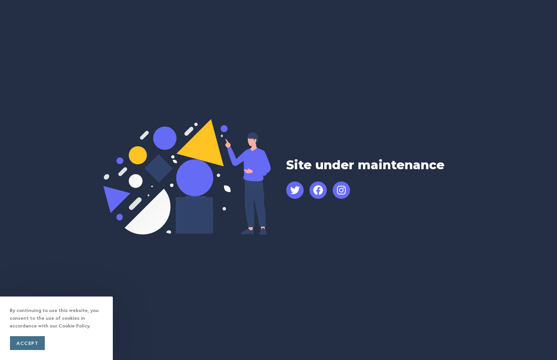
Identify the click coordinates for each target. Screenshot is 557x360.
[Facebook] (318, 190)
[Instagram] (341, 190)
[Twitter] (295, 190)
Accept (27, 343)
